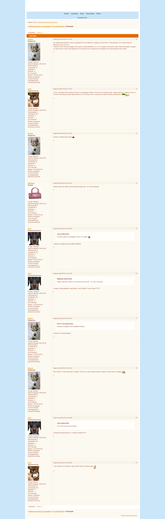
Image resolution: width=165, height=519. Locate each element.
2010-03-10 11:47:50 (66, 133)
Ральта (30, 39)
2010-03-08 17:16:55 (66, 39)
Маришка (31, 183)
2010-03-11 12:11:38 (66, 273)
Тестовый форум (58, 26)
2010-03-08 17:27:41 (66, 89)
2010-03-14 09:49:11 (66, 318)
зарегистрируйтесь (51, 22)
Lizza (29, 89)
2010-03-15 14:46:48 (66, 417)
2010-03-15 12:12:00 (66, 368)
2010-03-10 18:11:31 (66, 183)
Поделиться (56, 39)
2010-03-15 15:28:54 (66, 462)
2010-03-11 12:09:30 (66, 228)
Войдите (40, 22)
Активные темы (82, 17)
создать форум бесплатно (129, 515)
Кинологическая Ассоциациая (40, 26)
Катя (29, 229)
